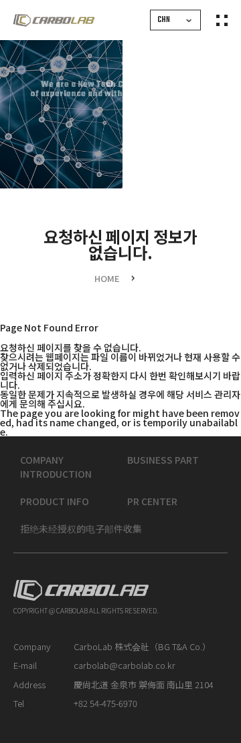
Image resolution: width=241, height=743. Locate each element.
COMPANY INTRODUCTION (56, 467)
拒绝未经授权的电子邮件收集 (81, 529)
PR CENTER (152, 501)
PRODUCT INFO (54, 501)
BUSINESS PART (163, 460)
